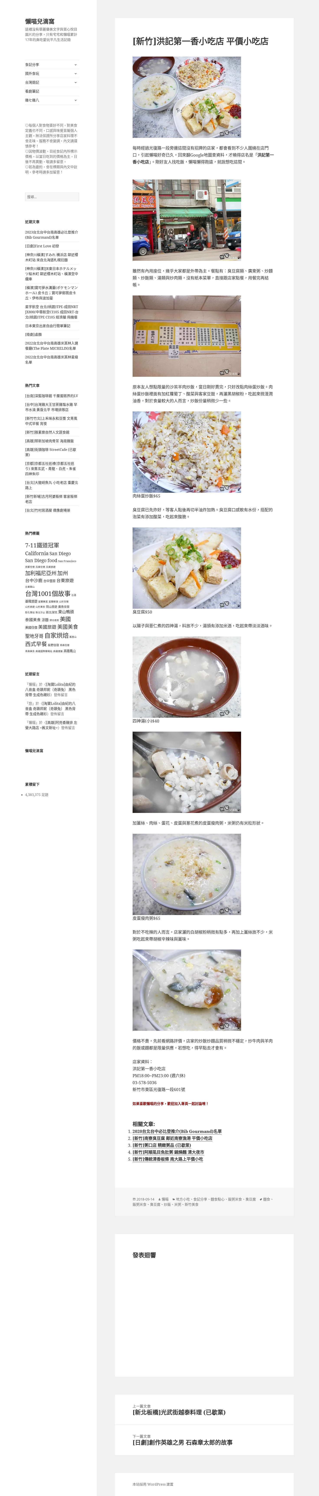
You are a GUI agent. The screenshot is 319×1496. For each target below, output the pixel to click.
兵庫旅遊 (51, 566)
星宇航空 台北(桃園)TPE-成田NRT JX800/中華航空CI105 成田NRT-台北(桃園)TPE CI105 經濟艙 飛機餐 (52, 312)
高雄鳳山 (70, 651)
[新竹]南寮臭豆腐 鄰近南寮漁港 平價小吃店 (172, 1138)
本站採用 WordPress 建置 (153, 1484)
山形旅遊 (30, 606)
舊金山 (73, 636)
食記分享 (32, 64)
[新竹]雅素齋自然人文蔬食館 (47, 432)
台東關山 (30, 586)
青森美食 (30, 651)
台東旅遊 (65, 580)
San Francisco (67, 561)
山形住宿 (64, 601)
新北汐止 (40, 612)
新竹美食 (192, 1204)
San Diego (60, 553)
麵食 (266, 1199)
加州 (62, 573)
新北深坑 (51, 612)
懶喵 (165, 1199)
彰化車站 (30, 612)
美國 (65, 619)
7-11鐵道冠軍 (42, 545)
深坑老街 (54, 620)
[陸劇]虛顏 (33, 334)
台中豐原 (49, 581)
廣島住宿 (63, 607)
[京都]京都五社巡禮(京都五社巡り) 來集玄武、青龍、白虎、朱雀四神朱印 (50, 468)
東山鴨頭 (66, 611)
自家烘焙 (56, 635)
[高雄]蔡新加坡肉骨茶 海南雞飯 (49, 441)
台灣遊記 (32, 82)
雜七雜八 (32, 100)
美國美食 (67, 626)
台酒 (73, 595)
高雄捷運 (58, 651)
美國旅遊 (47, 627)
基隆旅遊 (31, 601)
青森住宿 (64, 645)
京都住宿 (30, 566)
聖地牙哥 (34, 636)
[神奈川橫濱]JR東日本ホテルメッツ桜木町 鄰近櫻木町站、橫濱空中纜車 (51, 273)
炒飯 (167, 1204)
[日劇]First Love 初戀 (42, 246)
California (37, 553)
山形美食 (40, 606)
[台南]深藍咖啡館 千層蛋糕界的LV (51, 395)
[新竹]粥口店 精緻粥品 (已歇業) (162, 1145)
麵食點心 (218, 1199)
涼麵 (45, 619)
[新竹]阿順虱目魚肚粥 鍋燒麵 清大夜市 (168, 1152)
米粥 (177, 1204)
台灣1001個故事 (48, 593)
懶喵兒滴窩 (39, 21)
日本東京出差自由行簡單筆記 (47, 325)
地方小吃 (183, 1199)
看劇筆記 (32, 91)
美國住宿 (31, 627)
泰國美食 (33, 619)
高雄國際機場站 (44, 651)
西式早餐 (36, 644)
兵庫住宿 (40, 566)
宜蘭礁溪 (43, 601)
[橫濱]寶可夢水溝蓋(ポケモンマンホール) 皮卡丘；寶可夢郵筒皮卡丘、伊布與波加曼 (51, 292)
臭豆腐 (250, 1199)
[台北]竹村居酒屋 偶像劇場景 (47, 510)
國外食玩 (32, 73)
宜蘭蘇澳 (53, 601)
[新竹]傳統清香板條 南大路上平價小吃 (168, 1159)
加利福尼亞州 (40, 573)
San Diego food (41, 560)
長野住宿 (53, 645)
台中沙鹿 (34, 580)
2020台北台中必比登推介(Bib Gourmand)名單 (177, 1131)
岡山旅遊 (51, 607)
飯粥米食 (235, 1199)
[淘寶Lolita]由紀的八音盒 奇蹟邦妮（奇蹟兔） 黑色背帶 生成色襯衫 (50, 689)
